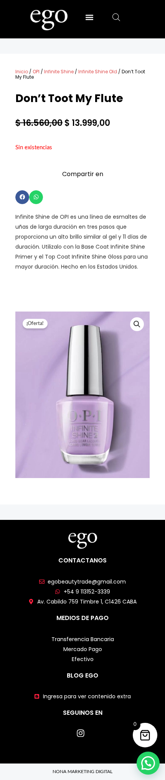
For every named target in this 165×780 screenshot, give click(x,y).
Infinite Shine (59, 71)
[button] (89, 17)
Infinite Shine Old (97, 71)
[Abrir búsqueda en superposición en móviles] (116, 17)
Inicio (21, 71)
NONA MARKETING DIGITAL (82, 771)
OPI (36, 71)
